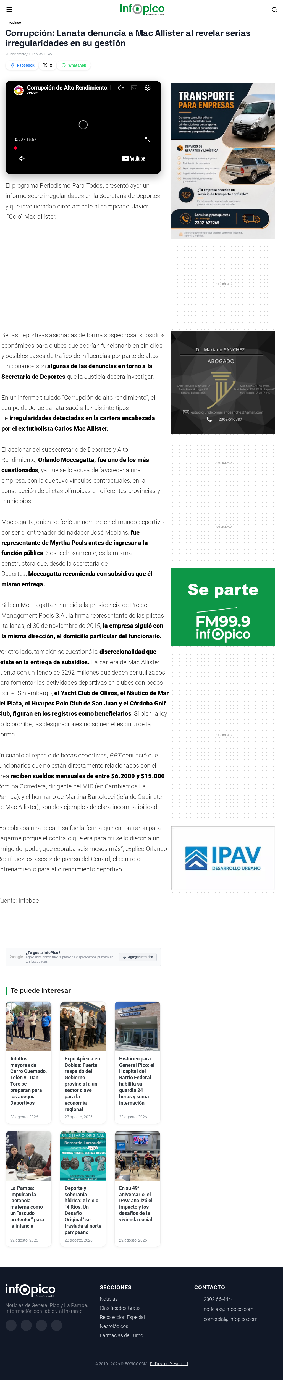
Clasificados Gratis (120, 1308)
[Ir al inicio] (142, 9)
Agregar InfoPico (140, 957)
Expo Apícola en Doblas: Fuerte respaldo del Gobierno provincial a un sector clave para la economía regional (82, 1084)
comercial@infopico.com (231, 1319)
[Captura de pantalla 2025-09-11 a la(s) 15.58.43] (223, 382)
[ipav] (223, 858)
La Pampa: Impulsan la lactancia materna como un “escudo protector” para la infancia (27, 1207)
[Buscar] (274, 10)
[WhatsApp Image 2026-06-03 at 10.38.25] (223, 161)
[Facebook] (11, 1325)
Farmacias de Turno (121, 1335)
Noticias (109, 1299)
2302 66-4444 (219, 1299)
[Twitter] (41, 1325)
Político (15, 23)
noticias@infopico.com (228, 1309)
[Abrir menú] (9, 10)
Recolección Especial (122, 1317)
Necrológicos (114, 1326)
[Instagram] (26, 1325)
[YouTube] (56, 1325)
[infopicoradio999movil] (223, 606)
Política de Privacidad (169, 1363)
